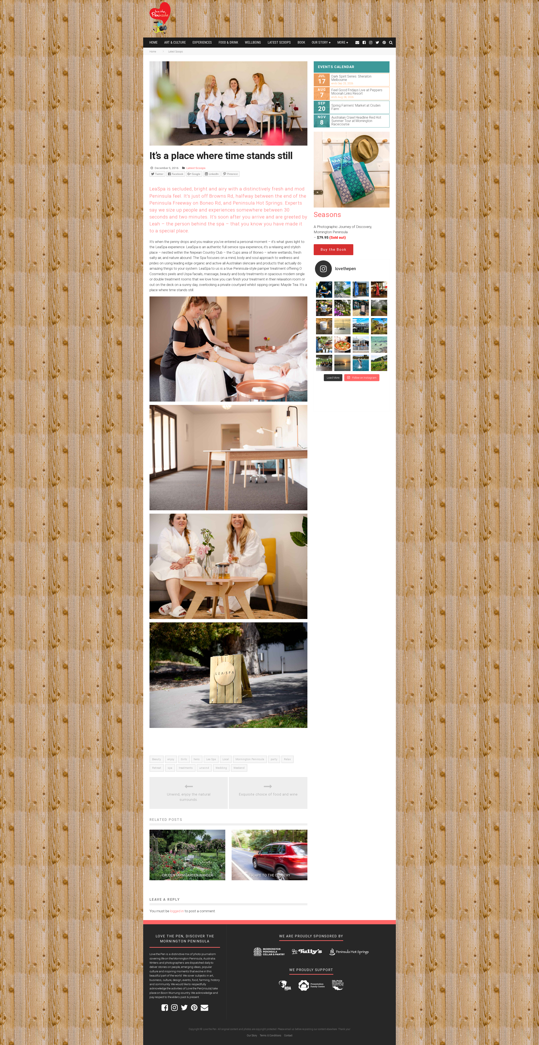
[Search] (390, 42)
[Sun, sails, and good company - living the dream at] (342, 326)
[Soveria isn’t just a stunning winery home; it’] (379, 363)
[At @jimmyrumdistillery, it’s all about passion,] (361, 289)
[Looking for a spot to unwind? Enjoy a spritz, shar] (342, 344)
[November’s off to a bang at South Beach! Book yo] (361, 344)
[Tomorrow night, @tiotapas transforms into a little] (379, 289)
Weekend (239, 767)
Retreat (156, 767)
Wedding (221, 767)
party (274, 759)
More (341, 42)
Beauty (156, 759)
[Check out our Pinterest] (384, 42)
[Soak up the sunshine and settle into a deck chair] (361, 326)
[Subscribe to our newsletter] (357, 42)
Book (301, 42)
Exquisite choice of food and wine (268, 794)
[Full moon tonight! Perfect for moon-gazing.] (342, 363)
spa (170, 767)
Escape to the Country (269, 875)
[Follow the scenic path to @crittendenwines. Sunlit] (342, 289)
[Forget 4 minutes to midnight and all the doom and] (324, 326)
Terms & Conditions (270, 1035)
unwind (204, 767)
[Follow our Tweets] (377, 42)
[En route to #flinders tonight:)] (379, 308)
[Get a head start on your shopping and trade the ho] (361, 308)
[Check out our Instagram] (370, 42)
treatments (186, 767)
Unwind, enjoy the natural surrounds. (189, 797)
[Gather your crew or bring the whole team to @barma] (324, 363)
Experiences (202, 42)
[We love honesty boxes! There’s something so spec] (324, 308)
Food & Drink (228, 42)
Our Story (320, 42)
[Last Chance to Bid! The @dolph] (361, 363)
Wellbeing (253, 42)
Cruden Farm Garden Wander (187, 875)
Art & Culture (175, 42)
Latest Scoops (279, 42)
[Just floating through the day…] (379, 344)
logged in (177, 911)
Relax (287, 759)
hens (197, 759)
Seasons (327, 214)
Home (153, 42)
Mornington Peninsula (250, 759)
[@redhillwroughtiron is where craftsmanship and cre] (324, 344)
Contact (288, 1035)
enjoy (171, 759)
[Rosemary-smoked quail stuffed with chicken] (324, 289)
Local (226, 759)
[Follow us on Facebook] (364, 42)
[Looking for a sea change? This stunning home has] (379, 326)
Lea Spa (211, 759)
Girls (184, 759)
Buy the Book (333, 249)
